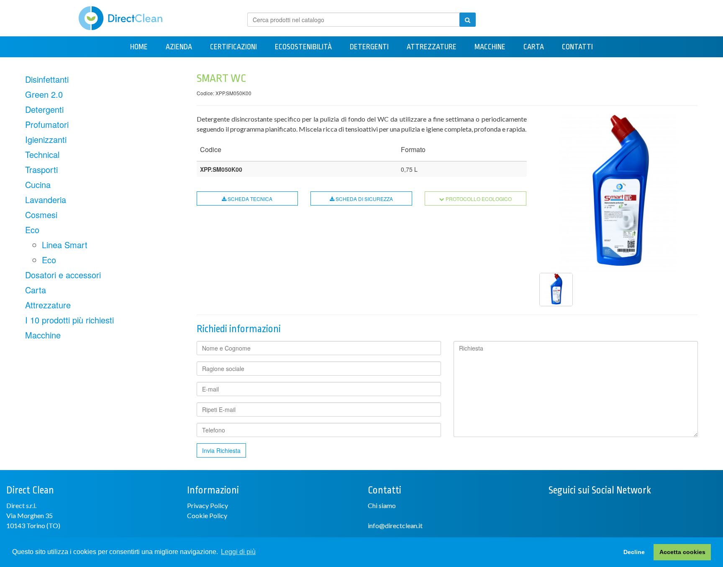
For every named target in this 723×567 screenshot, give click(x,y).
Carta (533, 47)
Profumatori (47, 124)
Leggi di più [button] (238, 551)
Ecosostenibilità (303, 47)
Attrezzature (431, 47)
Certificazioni (233, 47)
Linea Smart (64, 245)
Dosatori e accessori (63, 275)
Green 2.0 (44, 94)
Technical (42, 154)
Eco (32, 230)
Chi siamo (382, 505)
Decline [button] (634, 552)
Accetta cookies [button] (682, 552)
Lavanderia (45, 199)
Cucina (38, 184)
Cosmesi (41, 214)
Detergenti (369, 47)
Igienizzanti (46, 139)
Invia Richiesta (221, 450)
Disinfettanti (47, 79)
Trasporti (41, 169)
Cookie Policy (207, 515)
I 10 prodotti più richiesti (69, 320)
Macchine (489, 47)
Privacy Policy (207, 505)
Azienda (179, 47)
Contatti (577, 47)
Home (139, 47)
